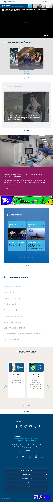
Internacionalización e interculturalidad (23, 333)
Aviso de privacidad (5, 498)
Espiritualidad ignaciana (16, 327)
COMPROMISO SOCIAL (26, 478)
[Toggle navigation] (48, 2)
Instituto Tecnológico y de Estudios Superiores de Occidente (26, 440)
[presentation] (5, 386)
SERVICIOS (26, 491)
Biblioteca (9, 292)
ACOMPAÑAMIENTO (26, 474)
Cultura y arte (10, 304)
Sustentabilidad (12, 339)
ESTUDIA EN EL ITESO (26, 470)
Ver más (6, 189)
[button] (20, 257)
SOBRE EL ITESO (26, 487)
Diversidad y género (13, 315)
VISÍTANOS (26, 482)
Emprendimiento (12, 321)
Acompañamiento (13, 286)
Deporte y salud (11, 309)
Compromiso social (13, 298)
